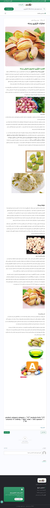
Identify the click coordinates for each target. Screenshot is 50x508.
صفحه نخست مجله (41, 490)
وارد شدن (5, 448)
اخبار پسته (43, 427)
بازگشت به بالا (18, 499)
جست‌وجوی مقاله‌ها (41, 492)
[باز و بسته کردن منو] (5, 13)
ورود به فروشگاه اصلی (7, 1)
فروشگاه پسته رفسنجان (40, 495)
